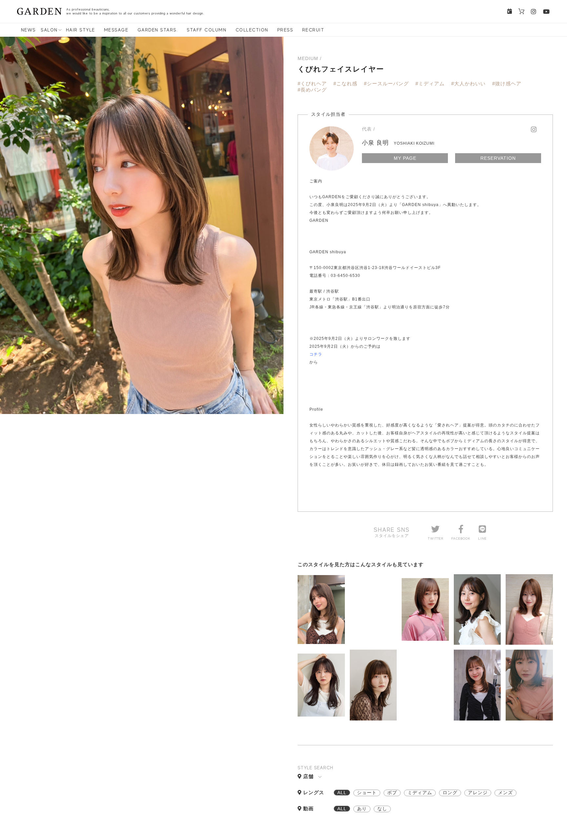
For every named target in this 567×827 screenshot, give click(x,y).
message (116, 29)
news (28, 29)
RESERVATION (498, 158)
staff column (206, 29)
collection (252, 29)
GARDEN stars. (157, 29)
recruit (313, 29)
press (285, 29)
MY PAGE (405, 158)
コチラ (315, 354)
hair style (80, 29)
